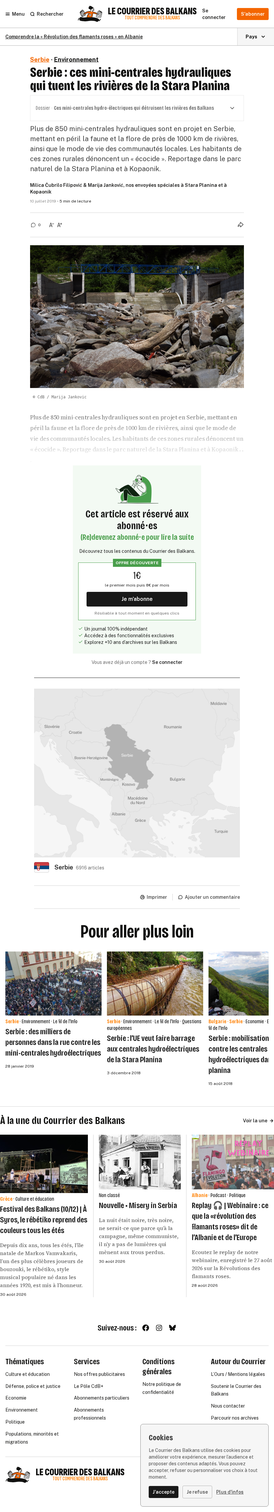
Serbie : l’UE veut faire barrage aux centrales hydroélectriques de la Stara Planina (153, 1049)
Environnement (76, 59)
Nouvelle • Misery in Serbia (138, 1205)
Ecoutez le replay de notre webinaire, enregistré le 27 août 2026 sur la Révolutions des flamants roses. (232, 1264)
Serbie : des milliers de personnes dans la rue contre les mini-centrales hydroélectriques (53, 1042)
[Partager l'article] (240, 224)
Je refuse (197, 1492)
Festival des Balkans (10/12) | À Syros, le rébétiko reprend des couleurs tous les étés (43, 1219)
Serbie (39, 59)
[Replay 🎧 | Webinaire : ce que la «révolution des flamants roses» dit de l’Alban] (233, 1162)
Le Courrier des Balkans (152, 11)
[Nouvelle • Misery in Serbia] (140, 1162)
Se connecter (167, 662)
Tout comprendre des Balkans (152, 18)
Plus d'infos (230, 1492)
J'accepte (163, 1492)
